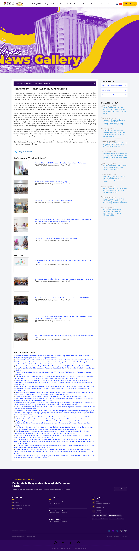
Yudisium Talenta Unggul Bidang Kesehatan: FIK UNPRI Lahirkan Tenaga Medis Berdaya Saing (114, 122)
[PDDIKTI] (113, 531)
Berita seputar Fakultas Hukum (112, 85)
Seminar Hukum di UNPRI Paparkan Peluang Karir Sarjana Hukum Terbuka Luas (61, 163)
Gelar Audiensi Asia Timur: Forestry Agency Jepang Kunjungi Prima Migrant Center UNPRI (114, 167)
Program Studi (17, 502)
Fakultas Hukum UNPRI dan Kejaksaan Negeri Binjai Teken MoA (56, 238)
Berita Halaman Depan (110, 95)
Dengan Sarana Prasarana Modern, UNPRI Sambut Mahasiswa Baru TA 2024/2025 (62, 298)
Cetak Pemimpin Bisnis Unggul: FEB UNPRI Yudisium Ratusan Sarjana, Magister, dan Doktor (115, 190)
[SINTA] (125, 531)
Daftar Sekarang (130, 4)
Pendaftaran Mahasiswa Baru (21, 505)
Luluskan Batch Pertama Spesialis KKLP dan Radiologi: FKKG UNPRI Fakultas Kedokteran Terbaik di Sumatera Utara (114, 133)
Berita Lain (106, 90)
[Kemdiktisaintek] (109, 531)
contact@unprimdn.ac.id (103, 503)
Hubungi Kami (124, 536)
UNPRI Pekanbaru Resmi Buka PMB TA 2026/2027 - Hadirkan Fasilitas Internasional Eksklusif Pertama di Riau (52, 396)
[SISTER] (117, 531)
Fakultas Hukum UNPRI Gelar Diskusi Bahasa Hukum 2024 (54, 201)
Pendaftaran (61, 4)
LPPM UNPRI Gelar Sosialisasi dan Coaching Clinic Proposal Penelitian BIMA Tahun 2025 (64, 279)
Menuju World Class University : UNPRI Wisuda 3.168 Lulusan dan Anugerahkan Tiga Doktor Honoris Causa (114, 110)
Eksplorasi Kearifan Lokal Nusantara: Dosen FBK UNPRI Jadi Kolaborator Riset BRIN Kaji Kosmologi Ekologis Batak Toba (115, 156)
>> (94, 83)
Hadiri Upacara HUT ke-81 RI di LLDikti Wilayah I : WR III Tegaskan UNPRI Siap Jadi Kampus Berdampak (115, 201)
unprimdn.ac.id (121, 488)
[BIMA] (121, 531)
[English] (117, 3)
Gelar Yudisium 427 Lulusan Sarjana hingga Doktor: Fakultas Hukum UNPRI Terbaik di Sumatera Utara (115, 144)
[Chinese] (120, 3)
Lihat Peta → (52, 506)
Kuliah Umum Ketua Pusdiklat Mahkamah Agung (51, 182)
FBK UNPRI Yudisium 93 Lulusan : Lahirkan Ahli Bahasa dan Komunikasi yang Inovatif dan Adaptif (114, 179)
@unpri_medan (100, 512)
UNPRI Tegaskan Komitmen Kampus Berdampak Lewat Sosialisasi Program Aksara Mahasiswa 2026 (112, 212)
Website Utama (17, 508)
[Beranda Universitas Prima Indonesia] (16, 4)
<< (90, 83)
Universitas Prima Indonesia (113, 536)
